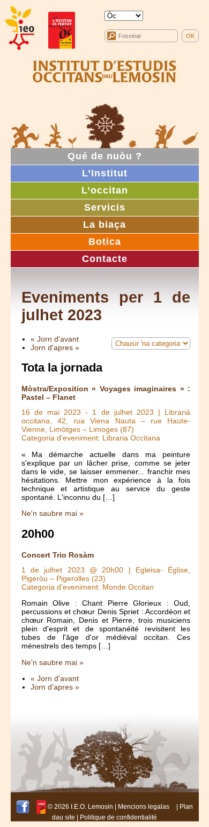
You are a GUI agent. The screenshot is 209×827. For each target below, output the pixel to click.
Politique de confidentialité (118, 817)
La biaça (104, 224)
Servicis (104, 207)
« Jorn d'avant (55, 339)
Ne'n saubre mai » (52, 513)
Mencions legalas (143, 806)
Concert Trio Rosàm (57, 555)
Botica (104, 241)
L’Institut (105, 173)
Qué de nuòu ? (105, 156)
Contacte (105, 258)
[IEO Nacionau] (105, 70)
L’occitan (104, 190)
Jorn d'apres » (55, 347)
